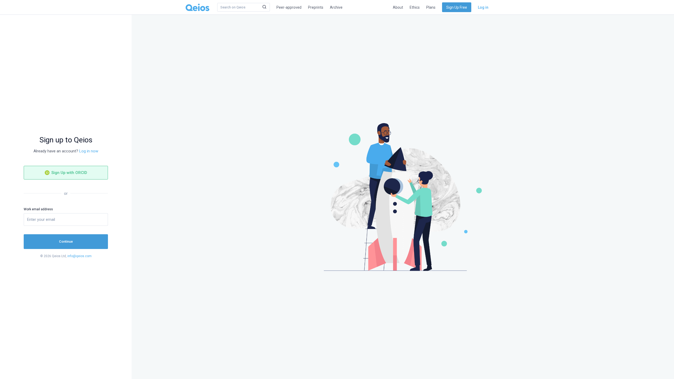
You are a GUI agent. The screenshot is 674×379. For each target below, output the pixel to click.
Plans (430, 7)
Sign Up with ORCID (68, 172)
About (398, 7)
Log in (483, 7)
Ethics (415, 7)
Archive (336, 7)
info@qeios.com (79, 256)
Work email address (38, 209)
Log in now (88, 151)
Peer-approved (288, 7)
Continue (66, 241)
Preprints (315, 7)
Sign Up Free (456, 7)
